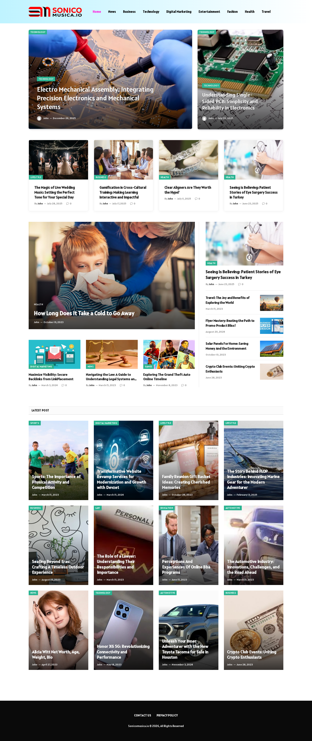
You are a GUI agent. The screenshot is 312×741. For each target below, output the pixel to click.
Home (97, 12)
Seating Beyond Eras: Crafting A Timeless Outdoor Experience (58, 567)
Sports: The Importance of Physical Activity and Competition (56, 482)
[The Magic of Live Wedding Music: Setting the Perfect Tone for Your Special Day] (58, 160)
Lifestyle (36, 177)
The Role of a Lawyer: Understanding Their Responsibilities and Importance (116, 564)
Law (98, 507)
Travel (266, 12)
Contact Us (142, 715)
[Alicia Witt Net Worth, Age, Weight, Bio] (58, 630)
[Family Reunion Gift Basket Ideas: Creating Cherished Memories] (188, 460)
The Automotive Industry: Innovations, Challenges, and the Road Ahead (253, 567)
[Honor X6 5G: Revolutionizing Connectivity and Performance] (123, 630)
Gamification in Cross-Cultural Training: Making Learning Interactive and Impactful (123, 192)
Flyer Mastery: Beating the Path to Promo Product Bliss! (230, 323)
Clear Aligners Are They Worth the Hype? (187, 190)
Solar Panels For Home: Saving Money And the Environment (227, 345)
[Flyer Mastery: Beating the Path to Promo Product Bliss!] (271, 326)
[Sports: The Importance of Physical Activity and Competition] (58, 460)
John (46, 118)
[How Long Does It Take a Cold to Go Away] (112, 275)
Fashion (232, 12)
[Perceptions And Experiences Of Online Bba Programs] (188, 545)
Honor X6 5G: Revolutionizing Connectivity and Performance (123, 652)
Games (148, 366)
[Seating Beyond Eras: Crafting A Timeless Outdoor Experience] (58, 545)
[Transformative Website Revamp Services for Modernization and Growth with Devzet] (123, 460)
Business (129, 12)
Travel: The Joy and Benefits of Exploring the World (228, 300)
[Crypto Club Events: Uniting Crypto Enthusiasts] (271, 372)
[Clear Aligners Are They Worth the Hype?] (188, 160)
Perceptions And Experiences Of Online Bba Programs (186, 567)
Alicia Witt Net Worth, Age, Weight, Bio (56, 654)
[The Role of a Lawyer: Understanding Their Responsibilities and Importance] (123, 545)
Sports (34, 423)
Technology (151, 12)
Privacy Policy (167, 715)
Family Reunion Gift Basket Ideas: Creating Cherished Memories (186, 482)
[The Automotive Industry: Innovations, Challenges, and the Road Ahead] (254, 545)
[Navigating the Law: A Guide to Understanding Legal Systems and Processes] (112, 354)
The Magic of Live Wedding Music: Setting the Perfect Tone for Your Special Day (54, 192)
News (112, 12)
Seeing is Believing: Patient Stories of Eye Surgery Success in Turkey (254, 192)
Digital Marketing (178, 12)
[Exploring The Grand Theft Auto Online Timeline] (169, 354)
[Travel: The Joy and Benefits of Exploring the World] (271, 303)
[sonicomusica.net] (55, 12)
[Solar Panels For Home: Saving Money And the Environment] (271, 349)
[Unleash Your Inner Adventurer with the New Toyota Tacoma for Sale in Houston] (188, 630)
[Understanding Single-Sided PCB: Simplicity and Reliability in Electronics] (240, 79)
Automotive (233, 507)
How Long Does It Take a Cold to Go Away (84, 313)
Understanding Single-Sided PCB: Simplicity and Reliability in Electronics (230, 101)
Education (166, 507)
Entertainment (209, 12)
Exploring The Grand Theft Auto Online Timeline (166, 376)
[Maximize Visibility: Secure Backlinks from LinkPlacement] (54, 354)
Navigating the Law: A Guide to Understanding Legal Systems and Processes (111, 377)
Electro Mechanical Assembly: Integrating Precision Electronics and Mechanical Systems (95, 98)
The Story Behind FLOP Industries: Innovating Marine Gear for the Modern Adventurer (253, 479)
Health (249, 12)
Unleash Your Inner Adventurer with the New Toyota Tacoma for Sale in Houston (185, 649)
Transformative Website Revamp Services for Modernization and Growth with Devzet (121, 479)
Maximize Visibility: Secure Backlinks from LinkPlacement (51, 376)
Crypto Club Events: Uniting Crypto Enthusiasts (230, 368)
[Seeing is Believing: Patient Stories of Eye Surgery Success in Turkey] (253, 160)
